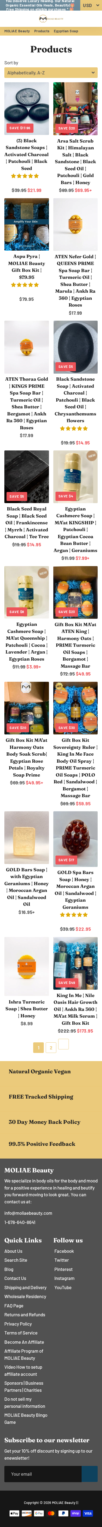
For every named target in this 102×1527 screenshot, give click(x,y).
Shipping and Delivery (25, 1287)
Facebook (64, 1251)
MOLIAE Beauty (17, 31)
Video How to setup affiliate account (23, 1370)
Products (42, 31)
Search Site (15, 1260)
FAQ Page (13, 1305)
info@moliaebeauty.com (28, 1213)
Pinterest (63, 1269)
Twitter (61, 1260)
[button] (25, 175)
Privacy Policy (18, 1323)
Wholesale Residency (25, 1296)
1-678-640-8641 (19, 1222)
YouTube (63, 1287)
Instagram (64, 1278)
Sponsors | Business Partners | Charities (23, 1386)
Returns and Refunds (24, 1314)
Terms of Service (21, 1332)
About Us (13, 1251)
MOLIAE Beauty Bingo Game (25, 1418)
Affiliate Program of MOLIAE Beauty (23, 1354)
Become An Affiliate (24, 1342)
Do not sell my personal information (24, 1402)
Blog (8, 1269)
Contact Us (15, 1278)
